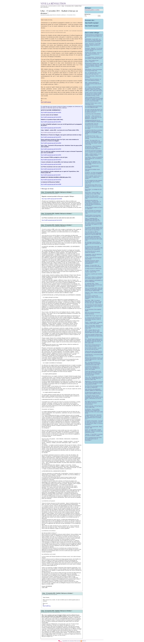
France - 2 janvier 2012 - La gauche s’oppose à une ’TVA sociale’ (93, 323)
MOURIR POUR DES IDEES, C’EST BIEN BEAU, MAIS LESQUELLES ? (92, 262)
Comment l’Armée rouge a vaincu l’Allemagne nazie (93, 103)
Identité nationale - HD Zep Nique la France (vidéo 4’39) (93, 406)
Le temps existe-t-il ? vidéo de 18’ (93, 268)
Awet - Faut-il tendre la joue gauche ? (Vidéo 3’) (91, 61)
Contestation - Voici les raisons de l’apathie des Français (93, 255)
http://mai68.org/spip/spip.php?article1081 (51, 112)
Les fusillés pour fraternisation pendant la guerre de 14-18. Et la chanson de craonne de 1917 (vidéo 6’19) (93, 238)
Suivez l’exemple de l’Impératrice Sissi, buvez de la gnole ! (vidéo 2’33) (93, 212)
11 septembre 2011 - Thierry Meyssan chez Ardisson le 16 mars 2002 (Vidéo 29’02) (93, 285)
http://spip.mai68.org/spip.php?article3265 (52, 198)
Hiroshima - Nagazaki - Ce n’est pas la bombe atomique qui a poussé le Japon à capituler (93, 49)
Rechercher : (88, 14)
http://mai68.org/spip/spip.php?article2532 (51, 149)
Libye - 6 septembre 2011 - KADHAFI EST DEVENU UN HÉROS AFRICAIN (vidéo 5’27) (92, 220)
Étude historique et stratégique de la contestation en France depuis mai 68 (93, 36)
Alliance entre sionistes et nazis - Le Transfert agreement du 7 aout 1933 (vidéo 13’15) (94, 359)
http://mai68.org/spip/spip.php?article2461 (51, 155)
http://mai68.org (46, 606)
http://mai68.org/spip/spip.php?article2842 (51, 143)
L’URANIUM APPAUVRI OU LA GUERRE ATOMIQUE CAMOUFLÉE (94, 121)
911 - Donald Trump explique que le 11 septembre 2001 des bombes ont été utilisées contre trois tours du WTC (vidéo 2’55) (93, 340)
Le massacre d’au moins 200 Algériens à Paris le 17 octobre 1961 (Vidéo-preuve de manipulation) (94, 248)
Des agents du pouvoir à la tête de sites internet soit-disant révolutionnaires (93, 403)
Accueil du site (44, 6)
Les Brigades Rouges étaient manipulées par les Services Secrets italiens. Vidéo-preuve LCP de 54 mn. (94, 397)
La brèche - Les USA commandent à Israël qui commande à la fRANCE (94, 173)
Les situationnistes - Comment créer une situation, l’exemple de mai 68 (94, 58)
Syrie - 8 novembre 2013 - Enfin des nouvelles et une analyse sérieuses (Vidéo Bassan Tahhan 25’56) (93, 289)
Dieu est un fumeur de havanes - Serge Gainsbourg (93, 313)
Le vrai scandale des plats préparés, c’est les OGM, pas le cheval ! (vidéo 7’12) (94, 182)
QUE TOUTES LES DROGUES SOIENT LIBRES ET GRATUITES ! (93, 390)
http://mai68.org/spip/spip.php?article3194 (51, 117)
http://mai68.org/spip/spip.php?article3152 (51, 179)
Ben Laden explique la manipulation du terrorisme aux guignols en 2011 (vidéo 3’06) (93, 224)
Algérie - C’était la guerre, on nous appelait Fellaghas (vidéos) (93, 154)
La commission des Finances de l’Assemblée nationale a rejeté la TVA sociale (93, 319)
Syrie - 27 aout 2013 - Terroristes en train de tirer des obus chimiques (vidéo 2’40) (93, 327)
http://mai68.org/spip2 (91, 23)
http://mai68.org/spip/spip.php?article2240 (51, 169)
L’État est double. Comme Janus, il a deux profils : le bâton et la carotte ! (93, 177)
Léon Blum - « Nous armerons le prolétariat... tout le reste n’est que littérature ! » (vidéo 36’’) (93, 117)
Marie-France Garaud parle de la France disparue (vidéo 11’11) (93, 345)
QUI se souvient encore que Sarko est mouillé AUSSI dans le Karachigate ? (93, 439)
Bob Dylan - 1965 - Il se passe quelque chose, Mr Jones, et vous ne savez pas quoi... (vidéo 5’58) (93, 301)
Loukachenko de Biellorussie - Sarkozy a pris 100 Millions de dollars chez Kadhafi (92, 368)
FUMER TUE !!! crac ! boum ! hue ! (93, 315)
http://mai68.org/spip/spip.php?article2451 (51, 127)
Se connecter (71, 640)
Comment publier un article (54, 6)
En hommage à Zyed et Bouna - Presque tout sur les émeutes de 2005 (93, 243)
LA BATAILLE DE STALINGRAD (93, 114)
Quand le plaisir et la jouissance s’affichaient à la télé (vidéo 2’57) (93, 216)
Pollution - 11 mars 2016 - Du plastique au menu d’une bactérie (93, 266)
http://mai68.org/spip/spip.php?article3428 (51, 164)
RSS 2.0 (84, 640)
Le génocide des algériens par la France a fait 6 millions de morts (93, 393)
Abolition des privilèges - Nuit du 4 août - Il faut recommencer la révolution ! (93, 54)
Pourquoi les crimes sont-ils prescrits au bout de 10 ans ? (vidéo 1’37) (93, 197)
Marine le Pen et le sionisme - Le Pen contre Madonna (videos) (93, 80)
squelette (65, 640)
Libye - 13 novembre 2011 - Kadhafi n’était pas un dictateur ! (56, 192)
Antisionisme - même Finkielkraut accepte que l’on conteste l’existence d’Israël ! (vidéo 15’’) (93, 147)
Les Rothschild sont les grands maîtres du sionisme (92, 252)
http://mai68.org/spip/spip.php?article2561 (51, 121)
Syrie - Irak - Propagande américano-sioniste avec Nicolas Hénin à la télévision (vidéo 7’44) (94, 378)
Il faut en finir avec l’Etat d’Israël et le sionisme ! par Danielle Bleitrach (93, 352)
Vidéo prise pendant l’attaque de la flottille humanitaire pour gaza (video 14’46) (93, 336)
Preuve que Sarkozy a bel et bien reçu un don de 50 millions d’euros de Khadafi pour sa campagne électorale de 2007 (93, 373)
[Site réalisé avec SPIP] (60, 640)
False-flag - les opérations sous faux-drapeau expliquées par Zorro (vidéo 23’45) (93, 163)
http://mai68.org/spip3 (91, 26)
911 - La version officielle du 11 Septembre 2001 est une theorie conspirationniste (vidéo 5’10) (92, 363)
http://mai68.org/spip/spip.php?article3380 (51, 184)
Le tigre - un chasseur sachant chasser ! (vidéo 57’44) (92, 271)
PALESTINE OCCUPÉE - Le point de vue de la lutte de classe (93, 348)
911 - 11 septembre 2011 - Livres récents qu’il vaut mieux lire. (93, 73)
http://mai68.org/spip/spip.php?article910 (50, 175)
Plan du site (77, 640)
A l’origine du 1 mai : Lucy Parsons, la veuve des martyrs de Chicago (93, 137)
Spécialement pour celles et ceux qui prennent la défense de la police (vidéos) (93, 186)
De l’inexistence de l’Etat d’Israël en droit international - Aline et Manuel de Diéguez (93, 306)
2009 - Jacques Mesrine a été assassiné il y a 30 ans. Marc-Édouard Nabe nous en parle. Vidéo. (93, 331)
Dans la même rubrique (92, 33)
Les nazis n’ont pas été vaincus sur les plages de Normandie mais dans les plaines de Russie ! (93, 111)
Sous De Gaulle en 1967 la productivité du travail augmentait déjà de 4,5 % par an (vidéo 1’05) (93, 233)
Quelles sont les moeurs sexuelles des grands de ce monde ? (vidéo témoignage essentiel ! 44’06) (93, 94)
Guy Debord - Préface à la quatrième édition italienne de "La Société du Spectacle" (94, 158)
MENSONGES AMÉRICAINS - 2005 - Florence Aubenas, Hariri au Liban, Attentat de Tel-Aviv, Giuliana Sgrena (94, 65)
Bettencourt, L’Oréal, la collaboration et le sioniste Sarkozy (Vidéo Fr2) (94, 277)
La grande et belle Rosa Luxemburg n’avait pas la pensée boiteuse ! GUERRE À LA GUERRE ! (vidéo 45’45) (93, 132)
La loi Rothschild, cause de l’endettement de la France (91, 124)
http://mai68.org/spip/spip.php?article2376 (51, 137)
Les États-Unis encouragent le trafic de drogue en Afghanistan (93, 386)
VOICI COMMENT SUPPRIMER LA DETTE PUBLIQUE (93, 281)
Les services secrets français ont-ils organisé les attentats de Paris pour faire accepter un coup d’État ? (94, 229)
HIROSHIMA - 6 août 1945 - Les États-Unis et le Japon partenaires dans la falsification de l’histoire (93, 40)
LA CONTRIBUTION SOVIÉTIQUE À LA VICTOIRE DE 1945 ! (93, 107)
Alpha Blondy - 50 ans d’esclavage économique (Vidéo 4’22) (93, 70)
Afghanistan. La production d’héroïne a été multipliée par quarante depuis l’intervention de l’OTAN (94, 383)
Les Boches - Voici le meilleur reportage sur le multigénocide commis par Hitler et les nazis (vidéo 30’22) (94, 411)
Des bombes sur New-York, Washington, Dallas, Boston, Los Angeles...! (93, 297)
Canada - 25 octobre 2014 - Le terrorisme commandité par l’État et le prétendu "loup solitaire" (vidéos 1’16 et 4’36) (93, 142)
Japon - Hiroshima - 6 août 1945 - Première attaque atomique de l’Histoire (93, 45)
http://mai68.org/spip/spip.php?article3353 (51, 132)
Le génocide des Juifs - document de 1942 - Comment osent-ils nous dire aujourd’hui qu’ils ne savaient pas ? (93, 416)
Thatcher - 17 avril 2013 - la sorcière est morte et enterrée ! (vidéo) (93, 435)
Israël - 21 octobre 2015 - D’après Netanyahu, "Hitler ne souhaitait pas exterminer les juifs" (93, 431)
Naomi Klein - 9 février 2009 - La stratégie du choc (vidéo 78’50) (93, 193)
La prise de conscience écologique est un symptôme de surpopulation (93, 151)
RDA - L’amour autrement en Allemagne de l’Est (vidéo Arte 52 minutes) (93, 84)
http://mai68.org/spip (46, 102)
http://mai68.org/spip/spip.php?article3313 (51, 159)
